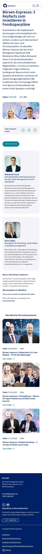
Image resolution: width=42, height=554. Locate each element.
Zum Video (7, 359)
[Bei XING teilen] (35, 130)
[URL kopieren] (23, 130)
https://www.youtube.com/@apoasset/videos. (19, 294)
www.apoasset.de (9, 301)
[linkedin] (3, 506)
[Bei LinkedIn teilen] (29, 130)
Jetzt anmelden (10, 520)
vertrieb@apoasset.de (10, 494)
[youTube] (8, 506)
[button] (34, 5)
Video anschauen (11, 144)
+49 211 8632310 (7, 496)
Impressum (6, 535)
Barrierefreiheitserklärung (11, 538)
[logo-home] (9, 7)
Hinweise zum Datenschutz (11, 542)
